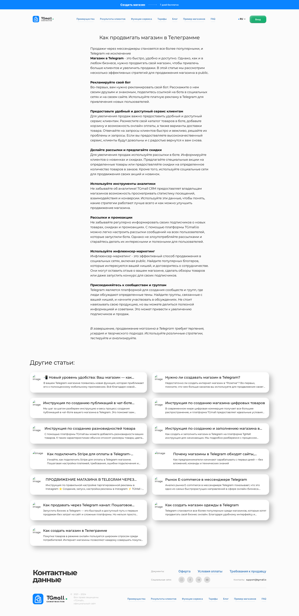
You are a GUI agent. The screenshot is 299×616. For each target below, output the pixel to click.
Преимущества (85, 18)
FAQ (213, 18)
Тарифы (162, 18)
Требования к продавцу (248, 571)
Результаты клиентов (113, 18)
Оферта (184, 571)
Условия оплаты (210, 571)
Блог (175, 18)
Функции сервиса (141, 18)
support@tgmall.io (256, 579)
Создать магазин (132, 4)
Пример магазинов (194, 18)
